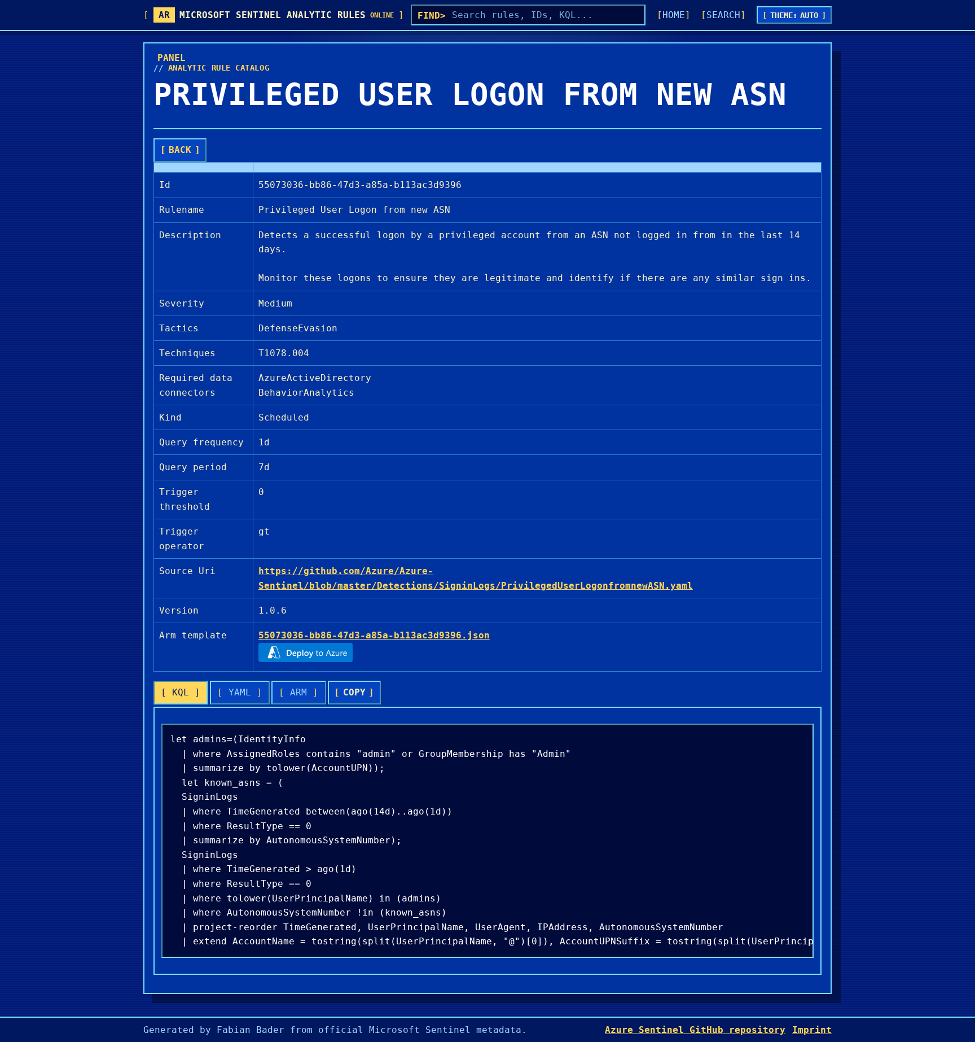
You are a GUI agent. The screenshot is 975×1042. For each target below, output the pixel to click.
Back (180, 150)
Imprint (812, 1030)
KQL (180, 692)
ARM (298, 692)
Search (723, 15)
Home (673, 15)
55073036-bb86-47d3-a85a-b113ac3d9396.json (374, 635)
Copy (354, 692)
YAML (240, 692)
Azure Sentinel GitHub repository (695, 1030)
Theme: (794, 15)
